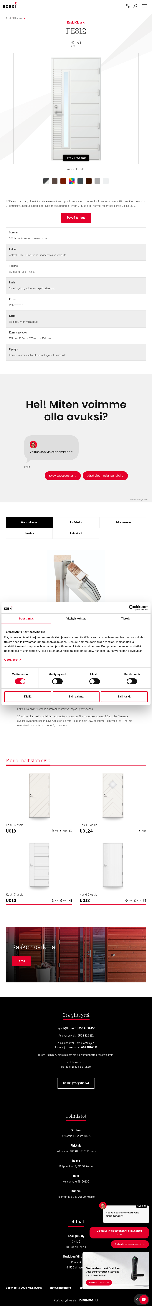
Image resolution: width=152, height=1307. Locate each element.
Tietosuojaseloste (60, 1287)
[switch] (57, 681)
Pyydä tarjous (76, 217)
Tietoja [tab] (125, 618)
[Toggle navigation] (144, 5)
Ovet (8, 18)
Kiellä (27, 696)
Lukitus (29, 533)
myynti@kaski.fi (66, 1028)
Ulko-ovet (18, 18)
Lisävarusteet (123, 522)
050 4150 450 (86, 1028)
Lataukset (76, 533)
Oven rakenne (29, 522)
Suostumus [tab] (26, 618)
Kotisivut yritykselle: (65, 1300)
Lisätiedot (76, 522)
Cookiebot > (12, 659)
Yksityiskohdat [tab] (76, 618)
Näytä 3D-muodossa (76, 158)
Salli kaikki (124, 696)
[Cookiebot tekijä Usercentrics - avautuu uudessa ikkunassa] (131, 607)
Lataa (21, 961)
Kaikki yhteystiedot (76, 1083)
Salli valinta (76, 696)
